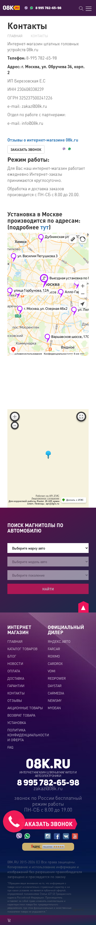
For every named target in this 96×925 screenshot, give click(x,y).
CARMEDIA (56, 693)
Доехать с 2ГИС (75, 500)
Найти (48, 589)
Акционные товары (25, 708)
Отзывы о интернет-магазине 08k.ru (42, 139)
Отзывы (14, 700)
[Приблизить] (15, 417)
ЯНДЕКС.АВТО (59, 641)
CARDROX (55, 663)
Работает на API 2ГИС (47, 496)
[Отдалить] (15, 425)
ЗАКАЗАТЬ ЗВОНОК (26, 149)
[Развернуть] (81, 416)
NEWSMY (55, 700)
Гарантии (15, 685)
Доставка (15, 678)
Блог (11, 656)
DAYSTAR (55, 685)
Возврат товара (21, 715)
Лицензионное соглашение (45, 498)
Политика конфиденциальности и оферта (28, 735)
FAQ (10, 747)
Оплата (13, 671)
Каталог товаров (22, 648)
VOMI (51, 671)
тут (44, 227)
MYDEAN (54, 708)
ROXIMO (54, 656)
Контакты (16, 693)
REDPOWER (57, 678)
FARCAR (54, 648)
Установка (16, 722)
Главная (14, 35)
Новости (15, 663)
